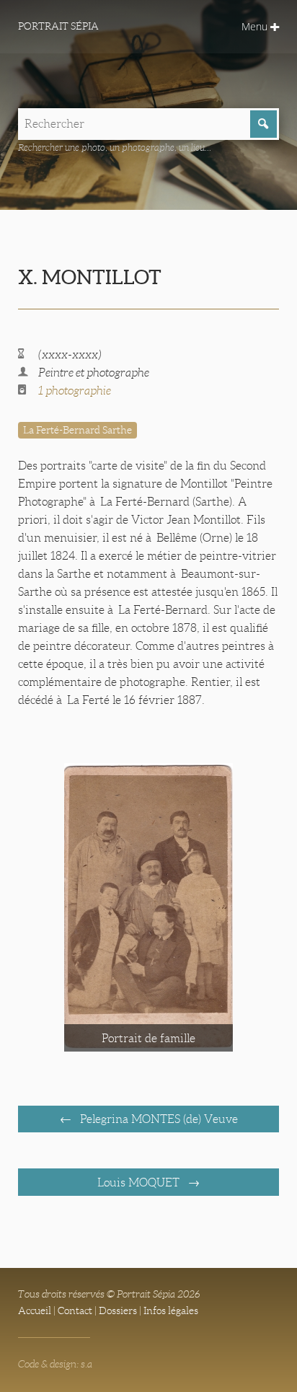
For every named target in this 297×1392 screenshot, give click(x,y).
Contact (75, 1310)
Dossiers (118, 1310)
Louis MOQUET (139, 1182)
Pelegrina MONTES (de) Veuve (157, 1119)
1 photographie (74, 390)
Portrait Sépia (58, 26)
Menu (255, 26)
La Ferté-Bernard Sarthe (77, 430)
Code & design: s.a (55, 1364)
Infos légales (170, 1310)
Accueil (34, 1310)
